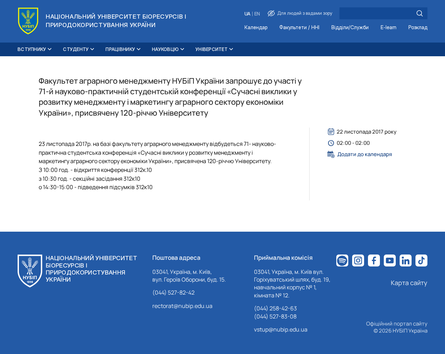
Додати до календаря (364, 154)
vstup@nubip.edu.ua (280, 329)
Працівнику (120, 49)
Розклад (417, 27)
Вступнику (32, 49)
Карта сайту (409, 282)
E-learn (388, 27)
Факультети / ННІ (299, 27)
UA (247, 14)
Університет (212, 49)
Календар (255, 27)
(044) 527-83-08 (275, 316)
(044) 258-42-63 (275, 308)
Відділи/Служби (350, 27)
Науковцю (165, 49)
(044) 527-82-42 (173, 292)
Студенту (76, 49)
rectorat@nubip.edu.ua (182, 306)
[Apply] (419, 13)
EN (257, 14)
